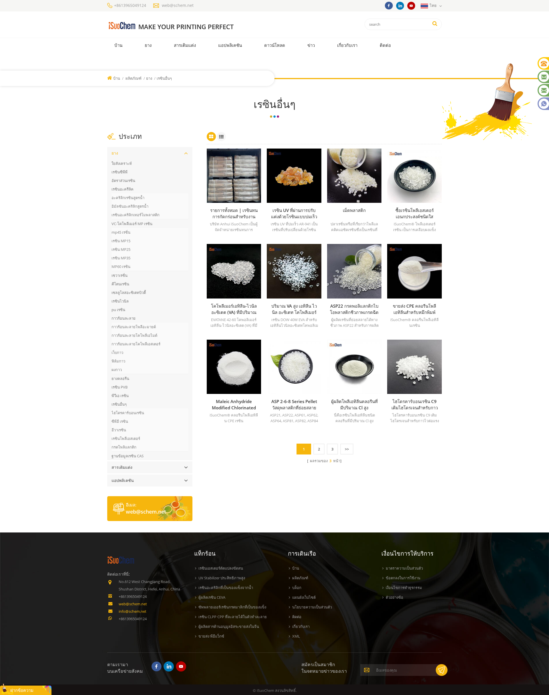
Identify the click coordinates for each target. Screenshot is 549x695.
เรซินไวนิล (120, 301)
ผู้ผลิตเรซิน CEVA (211, 597)
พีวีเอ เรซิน (120, 395)
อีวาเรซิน (119, 429)
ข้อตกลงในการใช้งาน (403, 577)
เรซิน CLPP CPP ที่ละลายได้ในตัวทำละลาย (232, 616)
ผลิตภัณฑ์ (134, 78)
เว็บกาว (117, 352)
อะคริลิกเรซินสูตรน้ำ (128, 197)
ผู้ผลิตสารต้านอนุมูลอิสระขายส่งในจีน (228, 626)
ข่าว (311, 45)
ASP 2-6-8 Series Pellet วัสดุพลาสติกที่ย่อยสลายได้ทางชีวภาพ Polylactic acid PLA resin (294, 404)
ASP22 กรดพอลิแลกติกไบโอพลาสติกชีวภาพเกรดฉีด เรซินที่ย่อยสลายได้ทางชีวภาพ (354, 309)
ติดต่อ (385, 45)
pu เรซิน (118, 309)
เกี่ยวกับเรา (347, 45)
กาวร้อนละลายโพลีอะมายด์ (134, 326)
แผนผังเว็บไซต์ (304, 597)
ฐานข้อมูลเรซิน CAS (128, 455)
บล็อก (296, 587)
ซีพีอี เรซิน (120, 421)
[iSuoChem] (182, 26)
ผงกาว (117, 369)
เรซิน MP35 (121, 258)
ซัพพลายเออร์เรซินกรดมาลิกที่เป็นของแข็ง (232, 607)
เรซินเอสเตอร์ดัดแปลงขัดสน (220, 568)
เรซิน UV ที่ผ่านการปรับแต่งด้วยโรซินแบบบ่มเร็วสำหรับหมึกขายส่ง (294, 213)
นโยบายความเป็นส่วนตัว (312, 607)
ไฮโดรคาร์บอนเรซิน (128, 412)
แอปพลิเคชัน (230, 45)
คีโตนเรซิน (120, 284)
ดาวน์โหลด (274, 45)
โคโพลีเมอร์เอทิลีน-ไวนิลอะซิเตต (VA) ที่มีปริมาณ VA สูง (234, 309)
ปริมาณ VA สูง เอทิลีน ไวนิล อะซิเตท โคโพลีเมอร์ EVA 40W (294, 309)
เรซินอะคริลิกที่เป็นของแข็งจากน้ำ (225, 587)
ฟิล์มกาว (118, 361)
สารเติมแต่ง (185, 45)
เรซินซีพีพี (120, 172)
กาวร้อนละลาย (124, 318)
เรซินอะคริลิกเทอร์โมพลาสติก (136, 214)
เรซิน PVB (120, 387)
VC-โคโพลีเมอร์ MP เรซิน (132, 223)
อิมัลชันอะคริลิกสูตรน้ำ (130, 206)
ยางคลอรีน (120, 378)
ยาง (148, 45)
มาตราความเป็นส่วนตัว (404, 568)
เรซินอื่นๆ (119, 404)
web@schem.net (178, 5)
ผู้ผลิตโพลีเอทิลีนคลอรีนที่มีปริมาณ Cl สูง (354, 404)
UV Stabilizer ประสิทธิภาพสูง (221, 577)
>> (347, 449)
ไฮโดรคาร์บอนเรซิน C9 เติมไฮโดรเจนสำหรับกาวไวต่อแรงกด (414, 404)
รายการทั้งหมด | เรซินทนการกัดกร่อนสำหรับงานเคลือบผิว (234, 213)
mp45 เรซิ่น (121, 232)
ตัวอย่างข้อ (394, 597)
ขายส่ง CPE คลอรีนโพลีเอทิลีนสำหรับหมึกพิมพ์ (414, 309)
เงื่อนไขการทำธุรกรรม (404, 587)
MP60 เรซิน (121, 266)
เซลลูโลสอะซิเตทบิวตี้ (129, 292)
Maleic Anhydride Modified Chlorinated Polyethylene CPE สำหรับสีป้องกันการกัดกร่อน (234, 404)
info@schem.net (132, 611)
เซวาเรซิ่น (120, 275)
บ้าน (118, 45)
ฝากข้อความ (21, 690)
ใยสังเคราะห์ (122, 163)
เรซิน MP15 (121, 240)
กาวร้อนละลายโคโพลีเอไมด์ (134, 335)
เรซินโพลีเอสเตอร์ (126, 438)
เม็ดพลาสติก (354, 210)
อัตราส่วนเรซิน (123, 180)
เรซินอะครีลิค (123, 189)
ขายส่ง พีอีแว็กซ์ (211, 636)
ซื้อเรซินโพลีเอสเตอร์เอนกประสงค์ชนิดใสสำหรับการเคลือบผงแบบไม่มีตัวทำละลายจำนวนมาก (414, 213)
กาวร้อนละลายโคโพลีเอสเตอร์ (136, 344)
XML (296, 636)
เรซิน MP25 (121, 249)
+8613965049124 (130, 5)
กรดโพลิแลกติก (124, 447)
